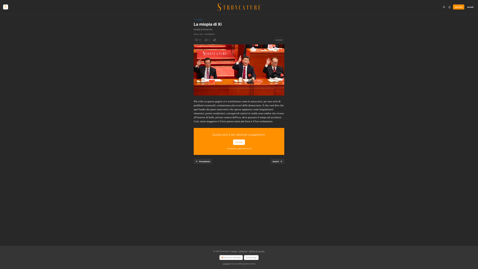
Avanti (276, 161)
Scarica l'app (251, 257)
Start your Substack (232, 257)
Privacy (234, 251)
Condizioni (243, 251)
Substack (226, 264)
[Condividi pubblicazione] (449, 6)
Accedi (470, 7)
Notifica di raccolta (257, 251)
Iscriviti (458, 7)
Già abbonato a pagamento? (239, 149)
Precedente (204, 161)
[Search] (444, 6)
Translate (199, 19)
